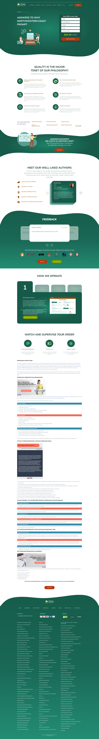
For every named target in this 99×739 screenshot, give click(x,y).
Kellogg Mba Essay (20, 700)
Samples (54, 5)
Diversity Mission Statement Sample (45, 644)
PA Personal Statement (65, 728)
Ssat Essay (41, 622)
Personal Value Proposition (66, 663)
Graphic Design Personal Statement (23, 667)
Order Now (42, 261)
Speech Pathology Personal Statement (68, 668)
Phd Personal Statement (21, 673)
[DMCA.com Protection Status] (65, 617)
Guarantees (32, 5)
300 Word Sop (19, 626)
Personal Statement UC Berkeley (67, 683)
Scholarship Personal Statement (66, 706)
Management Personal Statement (23, 691)
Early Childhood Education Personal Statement (25, 669)
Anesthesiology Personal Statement (67, 708)
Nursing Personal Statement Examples (68, 719)
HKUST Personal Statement (66, 726)
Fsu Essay (41, 725)
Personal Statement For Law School (23, 647)
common (26, 406)
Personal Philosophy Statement (22, 633)
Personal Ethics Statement (22, 727)
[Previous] (47, 193)
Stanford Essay (41, 698)
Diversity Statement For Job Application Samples (26, 698)
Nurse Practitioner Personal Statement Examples (69, 639)
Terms (60, 608)
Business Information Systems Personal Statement (48, 716)
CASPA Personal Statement (66, 652)
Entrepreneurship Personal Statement (24, 718)
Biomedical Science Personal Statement (46, 673)
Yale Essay (19, 687)
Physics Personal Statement (44, 711)
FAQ (63, 5)
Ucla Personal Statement (21, 711)
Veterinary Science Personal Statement (46, 629)
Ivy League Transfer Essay (21, 693)
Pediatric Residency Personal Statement (68, 685)
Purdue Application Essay (43, 704)
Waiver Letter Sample (21, 629)
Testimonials (59, 5)
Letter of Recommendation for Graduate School (47, 729)
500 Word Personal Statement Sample (24, 622)
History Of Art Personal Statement (23, 720)
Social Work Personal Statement (66, 699)
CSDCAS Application (64, 654)
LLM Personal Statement (43, 684)
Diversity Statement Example (22, 631)
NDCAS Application (64, 661)
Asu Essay (41, 713)
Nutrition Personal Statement (66, 659)
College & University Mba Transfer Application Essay (48, 647)
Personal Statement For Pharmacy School (24, 651)
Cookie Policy (77, 608)
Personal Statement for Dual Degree (67, 650)
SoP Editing (63, 730)
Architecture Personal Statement (45, 638)
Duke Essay (41, 658)
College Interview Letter (43, 633)
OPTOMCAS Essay (64, 690)
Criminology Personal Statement (23, 664)
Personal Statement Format (22, 642)
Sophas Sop (41, 689)
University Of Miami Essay (43, 640)
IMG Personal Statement (65, 717)
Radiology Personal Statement (66, 681)
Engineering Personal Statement (66, 714)
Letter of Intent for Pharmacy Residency (68, 625)
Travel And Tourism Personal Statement (24, 704)
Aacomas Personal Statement (44, 727)
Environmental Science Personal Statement (24, 707)
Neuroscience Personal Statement (45, 631)
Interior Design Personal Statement (23, 653)
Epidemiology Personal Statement (23, 660)
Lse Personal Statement (43, 682)
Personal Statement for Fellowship (67, 679)
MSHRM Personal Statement (22, 725)
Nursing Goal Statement (65, 630)
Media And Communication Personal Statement (47, 693)
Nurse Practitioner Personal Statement (68, 665)
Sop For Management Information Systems (25, 696)
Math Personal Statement (21, 716)
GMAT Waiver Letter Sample (22, 649)
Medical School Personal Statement (23, 662)
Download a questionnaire (30, 317)
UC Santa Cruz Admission (21, 684)
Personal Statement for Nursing (66, 712)
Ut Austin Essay (42, 702)
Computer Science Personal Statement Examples (47, 662)
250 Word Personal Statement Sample (46, 649)
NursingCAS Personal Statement (67, 645)
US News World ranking (26, 367)
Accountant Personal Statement (66, 628)
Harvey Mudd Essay (20, 702)
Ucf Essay (40, 653)
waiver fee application (34, 411)
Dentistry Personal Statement (44, 635)
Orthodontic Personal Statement (45, 709)
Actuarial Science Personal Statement (45, 667)
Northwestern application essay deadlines (60, 396)
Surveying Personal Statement (22, 709)
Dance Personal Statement (43, 655)
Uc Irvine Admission (42, 722)
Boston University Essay (43, 718)
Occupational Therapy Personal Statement (46, 660)
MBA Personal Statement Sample (23, 640)
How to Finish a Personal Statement (23, 624)
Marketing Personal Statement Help (45, 675)
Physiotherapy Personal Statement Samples (25, 689)
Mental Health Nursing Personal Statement (25, 655)
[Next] (81, 193)
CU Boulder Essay (64, 670)
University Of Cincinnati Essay (44, 669)
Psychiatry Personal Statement (66, 672)
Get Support (59, 150)
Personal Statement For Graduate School (24, 671)
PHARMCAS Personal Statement (67, 701)
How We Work (49, 5)
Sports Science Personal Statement (45, 687)
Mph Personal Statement (43, 720)
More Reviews (57, 261)
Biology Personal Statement (66, 674)
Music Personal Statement (65, 648)
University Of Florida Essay (44, 691)
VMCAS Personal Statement (66, 694)
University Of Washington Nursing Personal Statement (70, 721)
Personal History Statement (66, 710)
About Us (43, 5)
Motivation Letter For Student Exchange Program (26, 638)
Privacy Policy (68, 608)
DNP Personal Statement (21, 682)
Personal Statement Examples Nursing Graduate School (71, 636)
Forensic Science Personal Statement (45, 626)
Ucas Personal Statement (43, 651)
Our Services (37, 5)
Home (20, 608)
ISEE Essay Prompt (64, 657)
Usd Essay (41, 696)
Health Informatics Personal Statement (24, 713)
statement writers (66, 536)
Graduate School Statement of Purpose (68, 634)
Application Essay (20, 680)
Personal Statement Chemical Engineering (68, 677)
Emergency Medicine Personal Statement (68, 692)
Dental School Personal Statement (23, 658)
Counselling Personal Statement (23, 729)
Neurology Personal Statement (66, 703)
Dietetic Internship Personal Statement (24, 678)
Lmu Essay (41, 707)
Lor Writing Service (42, 642)
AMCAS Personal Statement (44, 680)
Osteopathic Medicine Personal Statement (68, 723)
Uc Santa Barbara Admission (44, 700)
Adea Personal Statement (43, 664)
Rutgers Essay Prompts (65, 688)
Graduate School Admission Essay (67, 641)
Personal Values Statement (44, 671)
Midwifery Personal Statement (22, 722)
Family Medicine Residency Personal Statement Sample (71, 643)
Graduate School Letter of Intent (66, 632)
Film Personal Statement (43, 624)
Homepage (19, 12)
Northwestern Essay (20, 675)
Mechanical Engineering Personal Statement (68, 697)
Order (78, 5)
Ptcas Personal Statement (21, 644)
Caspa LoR (41, 678)
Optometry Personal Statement (22, 635)
